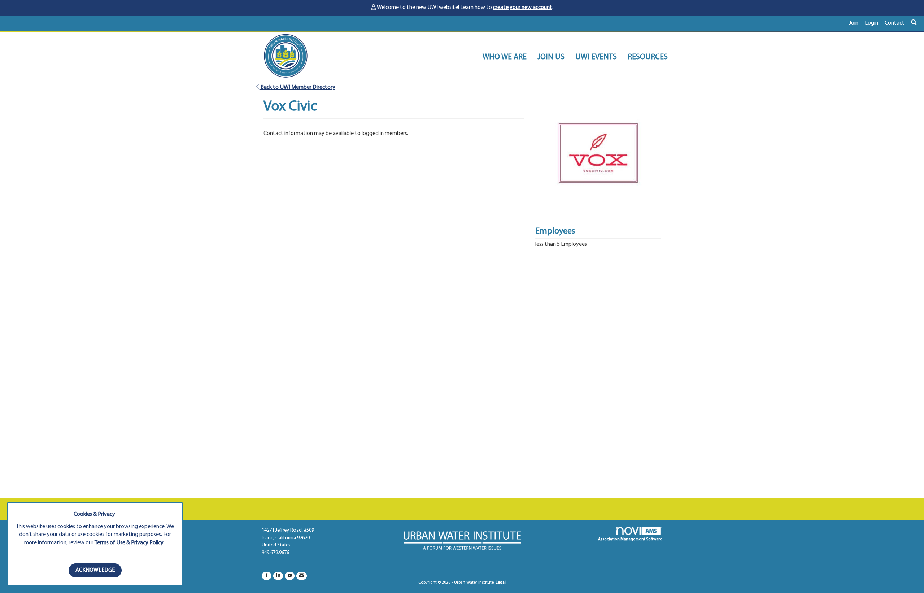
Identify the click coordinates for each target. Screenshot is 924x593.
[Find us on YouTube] (290, 576)
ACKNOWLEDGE (95, 570)
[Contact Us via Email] (301, 576)
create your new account (522, 7)
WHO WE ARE (505, 57)
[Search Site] (915, 23)
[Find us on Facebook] (266, 576)
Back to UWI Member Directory (297, 87)
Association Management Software (630, 539)
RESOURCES (648, 57)
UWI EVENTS (596, 57)
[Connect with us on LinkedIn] (278, 576)
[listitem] (857, 23)
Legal (501, 582)
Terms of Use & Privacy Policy (129, 543)
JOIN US (551, 57)
